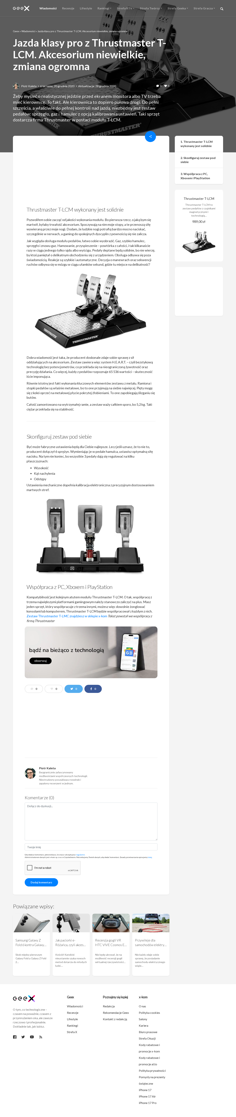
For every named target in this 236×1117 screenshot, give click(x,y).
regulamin (80, 855)
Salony (143, 1019)
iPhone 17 (145, 1090)
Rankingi (72, 1025)
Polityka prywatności (152, 1070)
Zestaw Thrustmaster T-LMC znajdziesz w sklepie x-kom (67, 616)
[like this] (165, 86)
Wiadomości (28, 31)
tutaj (150, 857)
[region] (91, 172)
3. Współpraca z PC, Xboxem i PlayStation (195, 176)
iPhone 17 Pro (148, 1102)
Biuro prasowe (148, 1032)
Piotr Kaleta (29, 86)
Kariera (143, 1025)
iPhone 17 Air (147, 1096)
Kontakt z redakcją (115, 1019)
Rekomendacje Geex (116, 1012)
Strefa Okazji (147, 1038)
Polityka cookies (149, 1012)
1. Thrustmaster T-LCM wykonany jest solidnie (197, 144)
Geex (16, 31)
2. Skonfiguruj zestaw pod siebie (198, 160)
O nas (142, 1006)
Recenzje (72, 1012)
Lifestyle (72, 1019)
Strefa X (72, 1032)
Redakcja (109, 1006)
